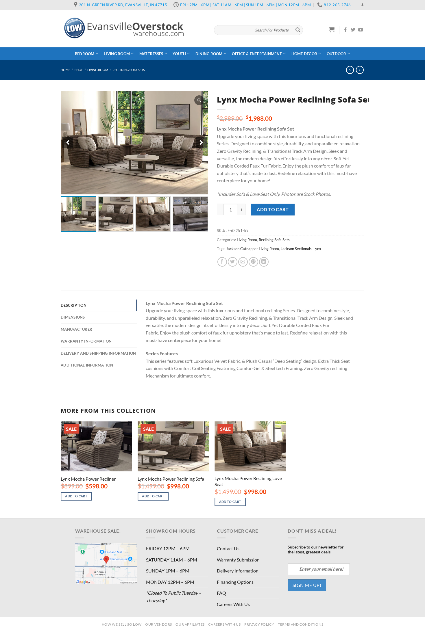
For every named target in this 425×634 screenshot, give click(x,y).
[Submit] (298, 30)
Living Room (117, 53)
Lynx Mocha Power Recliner (88, 478)
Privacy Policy (259, 624)
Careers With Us (233, 604)
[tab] (99, 305)
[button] (201, 142)
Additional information (87, 365)
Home (65, 70)
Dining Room (209, 53)
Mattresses (151, 53)
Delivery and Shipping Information (98, 353)
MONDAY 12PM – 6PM (170, 582)
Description (73, 305)
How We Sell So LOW (122, 624)
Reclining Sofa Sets (128, 70)
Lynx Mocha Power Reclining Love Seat (248, 481)
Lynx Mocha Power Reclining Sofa (171, 478)
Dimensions (73, 317)
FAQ (221, 593)
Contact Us (228, 548)
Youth (179, 53)
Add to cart (273, 209)
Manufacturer (76, 329)
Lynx (317, 248)
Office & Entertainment (257, 53)
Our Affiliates (190, 624)
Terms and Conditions (300, 624)
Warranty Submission (238, 559)
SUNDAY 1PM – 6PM (167, 570)
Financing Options (235, 582)
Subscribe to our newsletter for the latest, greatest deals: (316, 549)
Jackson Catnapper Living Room (252, 248)
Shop (79, 70)
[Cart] (331, 29)
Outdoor (336, 53)
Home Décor (304, 53)
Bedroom (85, 53)
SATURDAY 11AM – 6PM (171, 559)
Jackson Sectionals (296, 248)
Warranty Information (86, 341)
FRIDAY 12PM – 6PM (168, 548)
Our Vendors (158, 624)
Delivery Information (237, 570)
